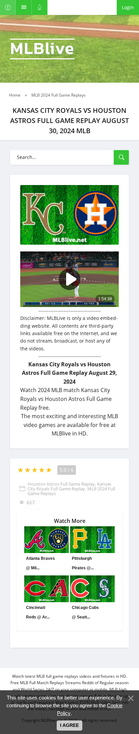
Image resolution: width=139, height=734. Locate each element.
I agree (69, 725)
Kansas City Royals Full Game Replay (69, 486)
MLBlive (42, 49)
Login (128, 7)
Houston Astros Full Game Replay (61, 484)
